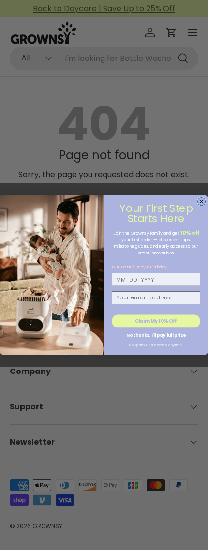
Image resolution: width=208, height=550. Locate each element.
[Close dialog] (202, 202)
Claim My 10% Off (156, 321)
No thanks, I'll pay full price (155, 335)
